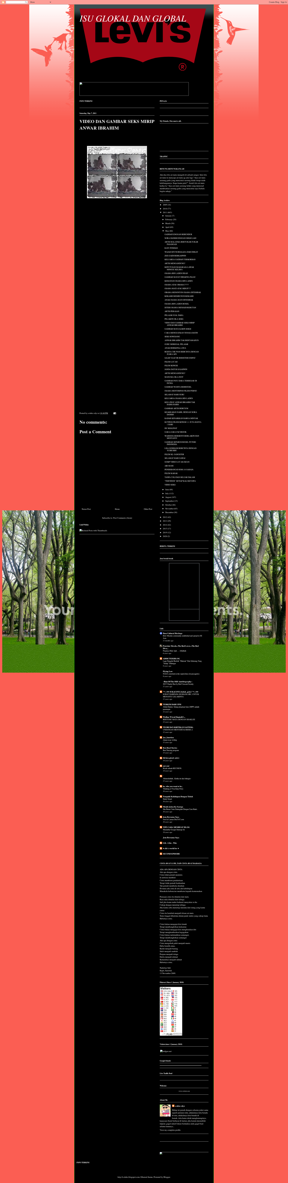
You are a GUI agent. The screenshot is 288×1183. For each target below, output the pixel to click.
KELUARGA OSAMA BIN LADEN (179, 398)
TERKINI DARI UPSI (172, 704)
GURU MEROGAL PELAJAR (176, 344)
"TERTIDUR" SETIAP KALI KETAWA (180, 481)
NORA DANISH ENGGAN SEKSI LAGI (180, 238)
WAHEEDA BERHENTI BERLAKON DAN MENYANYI (182, 437)
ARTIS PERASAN (172, 311)
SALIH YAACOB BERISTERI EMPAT (180, 357)
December (169, 512)
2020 (165, 536)
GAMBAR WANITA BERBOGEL (178, 386)
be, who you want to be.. (173, 786)
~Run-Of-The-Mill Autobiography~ (177, 681)
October (168, 504)
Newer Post (86, 509)
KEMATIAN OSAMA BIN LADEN (179, 281)
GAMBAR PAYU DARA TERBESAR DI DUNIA (181, 381)
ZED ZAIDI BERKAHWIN (175, 255)
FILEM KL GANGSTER (174, 454)
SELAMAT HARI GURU (174, 394)
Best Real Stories (170, 747)
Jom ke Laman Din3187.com (173, 819)
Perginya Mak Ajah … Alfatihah (174, 651)
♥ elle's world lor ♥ (171, 848)
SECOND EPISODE (171, 853)
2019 (165, 532)
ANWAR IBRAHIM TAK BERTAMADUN (182, 340)
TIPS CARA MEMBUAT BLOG (176, 827)
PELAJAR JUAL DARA (174, 315)
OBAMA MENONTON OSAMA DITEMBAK (183, 292)
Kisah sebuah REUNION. (172, 768)
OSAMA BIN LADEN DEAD (176, 273)
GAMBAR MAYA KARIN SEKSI (178, 328)
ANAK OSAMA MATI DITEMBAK (179, 299)
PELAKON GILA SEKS (174, 319)
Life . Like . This (170, 842)
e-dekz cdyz (180, 1106)
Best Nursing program (171, 750)
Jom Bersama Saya (171, 816)
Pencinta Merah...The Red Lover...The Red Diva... (181, 647)
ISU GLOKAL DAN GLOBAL (133, 18)
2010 (165, 208)
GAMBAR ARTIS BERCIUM (176, 408)
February (169, 219)
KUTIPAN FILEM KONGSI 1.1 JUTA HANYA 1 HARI (183, 423)
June (167, 489)
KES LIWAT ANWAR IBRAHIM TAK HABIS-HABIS (180, 403)
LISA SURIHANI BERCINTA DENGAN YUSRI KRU (180, 449)
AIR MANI (169, 465)
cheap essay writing (170, 740)
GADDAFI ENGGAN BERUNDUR (178, 234)
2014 (165, 524)
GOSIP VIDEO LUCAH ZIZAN (177, 461)
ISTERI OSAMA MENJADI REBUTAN (180, 307)
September (169, 501)
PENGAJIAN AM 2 (171, 758)
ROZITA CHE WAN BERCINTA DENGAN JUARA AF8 (182, 352)
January (168, 215)
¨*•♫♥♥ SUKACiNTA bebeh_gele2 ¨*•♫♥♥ (180, 691)
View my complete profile (170, 1130)
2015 (165, 528)
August (168, 497)
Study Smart (167, 799)
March (168, 223)
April (167, 227)
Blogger (167, 1177)
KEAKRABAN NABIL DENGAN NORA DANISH (181, 413)
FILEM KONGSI (171, 365)
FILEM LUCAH (171, 361)
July (167, 493)
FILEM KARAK (171, 473)
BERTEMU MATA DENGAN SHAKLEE (179, 719)
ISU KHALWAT (171, 428)
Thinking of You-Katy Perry (173, 788)
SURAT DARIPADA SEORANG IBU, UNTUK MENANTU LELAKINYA (181, 695)
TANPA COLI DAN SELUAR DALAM (180, 477)
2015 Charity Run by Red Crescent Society (178, 684)
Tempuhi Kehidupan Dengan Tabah (178, 796)
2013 (165, 521)
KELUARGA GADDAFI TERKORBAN (180, 259)
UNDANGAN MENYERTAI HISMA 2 (178, 729)
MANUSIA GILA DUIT (174, 377)
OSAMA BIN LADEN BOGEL (177, 303)
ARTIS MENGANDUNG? (175, 263)
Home (117, 509)
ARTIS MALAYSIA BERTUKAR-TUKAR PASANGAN (181, 243)
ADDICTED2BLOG (171, 658)
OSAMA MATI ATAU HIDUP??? (178, 288)
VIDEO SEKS (170, 484)
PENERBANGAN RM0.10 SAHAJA (179, 469)
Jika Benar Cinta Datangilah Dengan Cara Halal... (180, 809)
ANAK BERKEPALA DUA (175, 348)
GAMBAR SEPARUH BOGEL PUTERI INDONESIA (180, 443)
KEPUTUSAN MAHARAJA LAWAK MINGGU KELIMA (179, 268)
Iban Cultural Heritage (172, 633)
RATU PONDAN (171, 248)
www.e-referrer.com (184, 1091)
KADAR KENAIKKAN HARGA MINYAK (181, 418)
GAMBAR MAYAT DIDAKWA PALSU (180, 277)
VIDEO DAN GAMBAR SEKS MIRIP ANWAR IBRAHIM (117, 124)
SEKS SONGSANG (172, 336)
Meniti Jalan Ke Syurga (173, 806)
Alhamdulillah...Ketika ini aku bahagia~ (177, 778)
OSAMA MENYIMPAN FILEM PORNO (181, 390)
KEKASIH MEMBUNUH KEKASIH (179, 296)
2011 (165, 212)
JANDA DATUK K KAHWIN (176, 369)
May (167, 230)
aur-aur (166, 765)
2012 (165, 517)
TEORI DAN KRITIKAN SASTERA (178, 727)
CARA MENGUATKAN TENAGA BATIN (181, 332)
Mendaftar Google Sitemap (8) (174, 829)
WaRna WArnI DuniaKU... (174, 716)
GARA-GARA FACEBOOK (175, 432)
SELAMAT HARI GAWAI (175, 458)
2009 (165, 204)
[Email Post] (114, 413)
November (169, 508)
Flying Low (167, 671)
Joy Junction (168, 737)
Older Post (148, 509)
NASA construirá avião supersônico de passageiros (181, 674)
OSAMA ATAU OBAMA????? (177, 284)
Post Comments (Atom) (122, 518)
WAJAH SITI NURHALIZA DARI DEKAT (181, 252)
